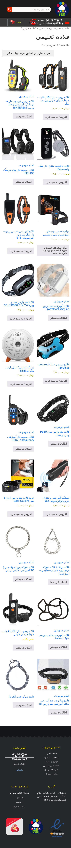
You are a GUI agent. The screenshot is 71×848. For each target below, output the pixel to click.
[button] (67, 22)
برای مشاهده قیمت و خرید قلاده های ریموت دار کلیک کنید (55, 250)
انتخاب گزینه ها (58, 582)
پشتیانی (19, 770)
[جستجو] (9, 9)
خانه (67, 28)
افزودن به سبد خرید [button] (56, 116)
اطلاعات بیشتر (23, 116)
